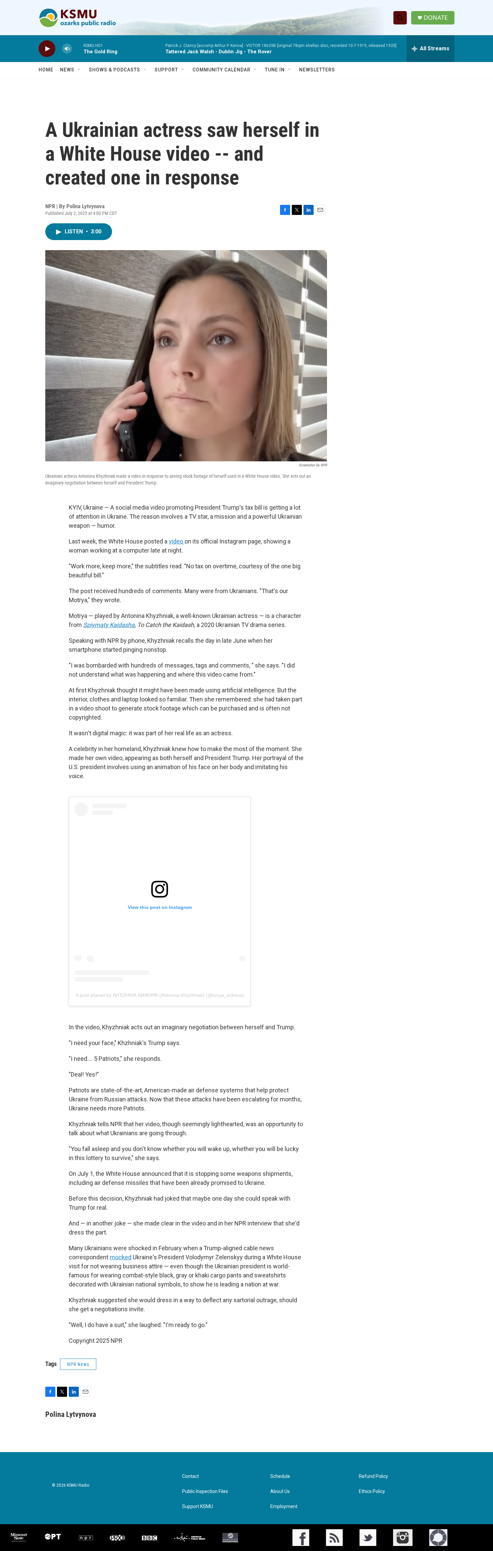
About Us (280, 1491)
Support (166, 69)
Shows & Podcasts (114, 69)
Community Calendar (222, 69)
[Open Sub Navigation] (79, 69)
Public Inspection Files (205, 1491)
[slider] (78, 48)
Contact (190, 1476)
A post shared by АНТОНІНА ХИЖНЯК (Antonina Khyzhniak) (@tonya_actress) (160, 995)
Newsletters (317, 69)
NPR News (78, 1364)
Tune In (275, 69)
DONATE (436, 17)
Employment (283, 1506)
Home (46, 69)
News (67, 69)
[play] (47, 49)
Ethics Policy (372, 1491)
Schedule (280, 1476)
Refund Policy (373, 1476)
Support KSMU (197, 1506)
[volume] (67, 48)
